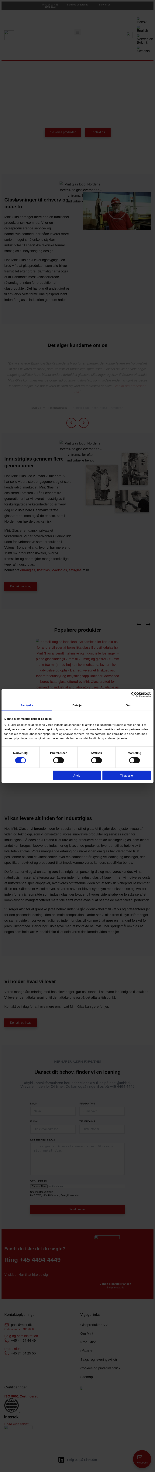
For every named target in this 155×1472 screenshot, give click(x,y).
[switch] (58, 760)
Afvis (76, 775)
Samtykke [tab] (26, 705)
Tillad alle (126, 775)
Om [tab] (128, 705)
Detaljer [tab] (77, 705)
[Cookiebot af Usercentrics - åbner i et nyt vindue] (134, 694)
